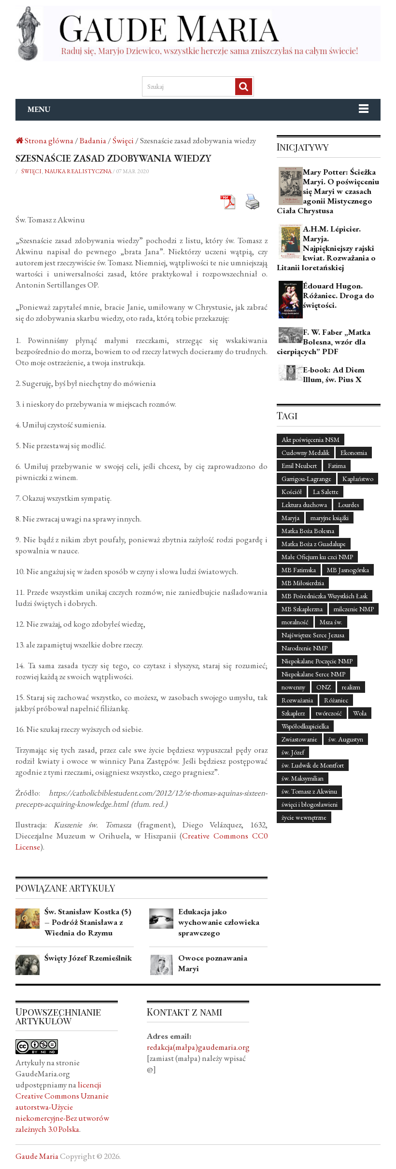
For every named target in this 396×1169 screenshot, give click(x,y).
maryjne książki (330, 517)
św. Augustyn (345, 739)
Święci (31, 171)
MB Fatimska (299, 569)
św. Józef (293, 752)
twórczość (329, 713)
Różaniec (336, 700)
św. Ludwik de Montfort (313, 765)
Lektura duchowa (304, 504)
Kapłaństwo (357, 478)
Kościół (292, 491)
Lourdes (348, 504)
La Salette (326, 491)
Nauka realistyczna (78, 171)
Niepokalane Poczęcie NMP (317, 661)
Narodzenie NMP (304, 648)
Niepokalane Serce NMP (313, 674)
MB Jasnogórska (348, 569)
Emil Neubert (299, 465)
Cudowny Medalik (305, 452)
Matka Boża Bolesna (308, 530)
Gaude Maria (36, 1156)
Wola (360, 713)
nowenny (293, 687)
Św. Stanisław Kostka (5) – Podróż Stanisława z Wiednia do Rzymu (87, 922)
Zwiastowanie (299, 739)
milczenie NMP (354, 609)
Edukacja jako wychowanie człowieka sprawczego (218, 922)
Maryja (290, 517)
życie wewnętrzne (304, 817)
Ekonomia (353, 452)
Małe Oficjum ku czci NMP (317, 556)
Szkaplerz (293, 713)
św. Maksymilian (303, 778)
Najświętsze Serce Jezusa (313, 635)
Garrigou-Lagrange (306, 478)
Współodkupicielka (305, 726)
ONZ (323, 687)
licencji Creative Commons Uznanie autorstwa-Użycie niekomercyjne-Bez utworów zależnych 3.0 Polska (62, 1106)
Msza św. (331, 622)
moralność (295, 622)
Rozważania (297, 700)
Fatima (337, 465)
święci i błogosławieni (310, 804)
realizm (351, 687)
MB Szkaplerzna (302, 609)
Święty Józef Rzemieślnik (88, 957)
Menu (39, 109)
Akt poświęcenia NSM (310, 439)
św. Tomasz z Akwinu (309, 791)
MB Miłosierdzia (303, 582)
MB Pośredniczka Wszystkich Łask (325, 595)
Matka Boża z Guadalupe (314, 543)
